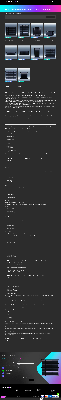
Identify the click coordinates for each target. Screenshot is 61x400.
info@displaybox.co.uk (9, 367)
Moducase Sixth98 (34, 62)
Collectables (26, 388)
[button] (50, 1)
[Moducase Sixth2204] (11, 30)
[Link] (52, 1)
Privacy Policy (17, 388)
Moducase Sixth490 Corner (49, 40)
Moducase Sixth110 (21, 62)
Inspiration (38, 390)
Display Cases (10, 13)
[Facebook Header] (49, 392)
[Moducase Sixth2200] (50, 52)
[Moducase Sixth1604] (24, 30)
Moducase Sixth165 (8, 62)
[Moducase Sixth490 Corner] (50, 30)
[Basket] (54, 1)
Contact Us (26, 392)
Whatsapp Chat (8, 370)
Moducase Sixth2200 (48, 62)
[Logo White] (12, 1)
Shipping (17, 389)
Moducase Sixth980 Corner (36, 40)
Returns (17, 390)
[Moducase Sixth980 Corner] (37, 30)
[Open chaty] (58, 394)
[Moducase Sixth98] (37, 52)
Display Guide (39, 389)
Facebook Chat (8, 373)
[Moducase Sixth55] (24, 74)
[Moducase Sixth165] (11, 52)
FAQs (38, 388)
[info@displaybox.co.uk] (3, 368)
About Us (26, 391)
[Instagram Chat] (3, 376)
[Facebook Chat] (3, 373)
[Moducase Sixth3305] (11, 74)
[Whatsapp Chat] (3, 371)
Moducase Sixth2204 (9, 40)
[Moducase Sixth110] (24, 52)
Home (6, 13)
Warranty (17, 391)
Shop (27, 386)
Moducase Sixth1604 (22, 40)
